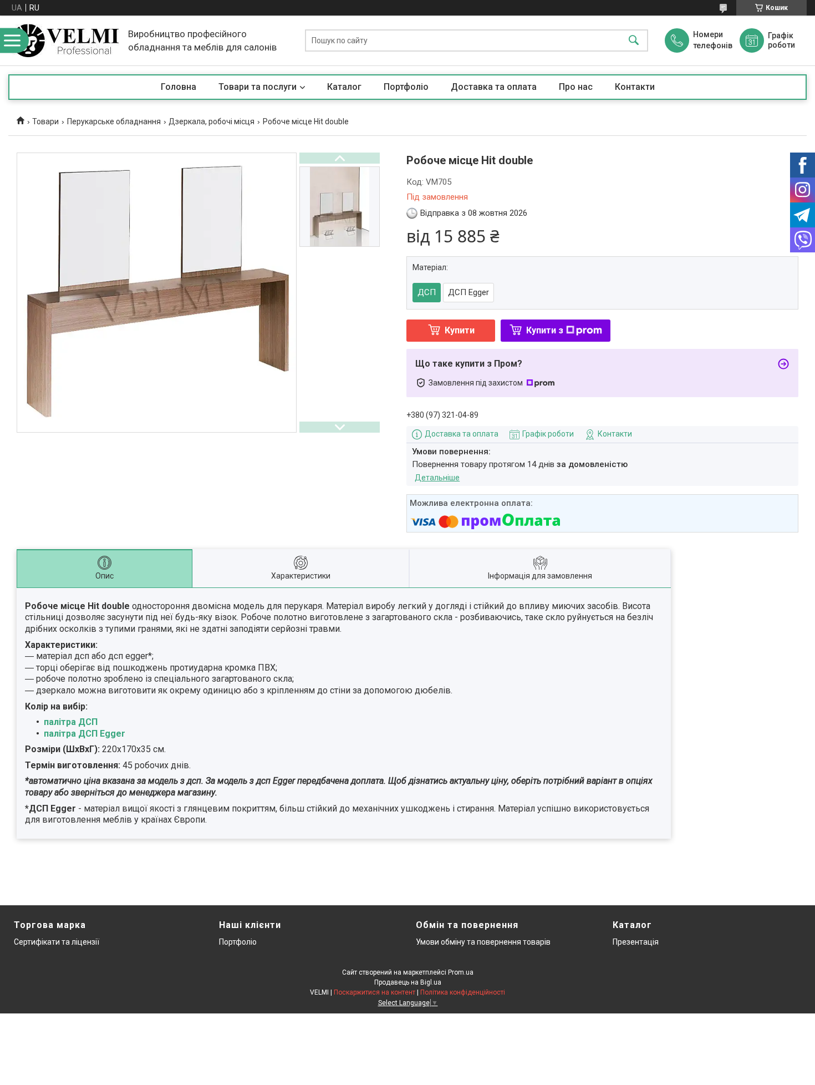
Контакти (635, 87)
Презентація (636, 941)
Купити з (544, 330)
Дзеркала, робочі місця (211, 121)
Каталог (344, 87)
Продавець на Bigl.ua (407, 982)
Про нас (576, 87)
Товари (45, 121)
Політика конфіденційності (462, 992)
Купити (460, 330)
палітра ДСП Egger (84, 733)
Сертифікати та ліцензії (56, 941)
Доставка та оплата (494, 87)
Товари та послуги (257, 87)
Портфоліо (406, 87)
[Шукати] (633, 41)
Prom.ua (460, 972)
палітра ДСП (71, 722)
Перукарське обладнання (114, 121)
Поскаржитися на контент (374, 992)
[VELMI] (65, 40)
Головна (178, 87)
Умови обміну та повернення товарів (483, 941)
